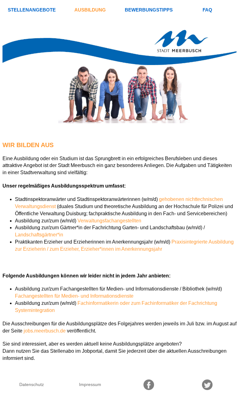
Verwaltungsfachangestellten (109, 220)
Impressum (90, 384)
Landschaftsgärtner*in (39, 234)
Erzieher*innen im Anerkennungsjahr (121, 249)
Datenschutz (31, 384)
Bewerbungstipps (149, 9)
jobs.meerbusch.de (45, 330)
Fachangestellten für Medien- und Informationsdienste (74, 296)
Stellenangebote (32, 9)
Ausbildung (90, 9)
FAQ (207, 9)
